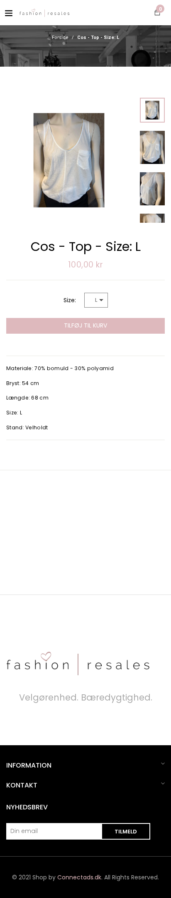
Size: (70, 300)
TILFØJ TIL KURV (85, 325)
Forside (60, 37)
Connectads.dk (79, 877)
